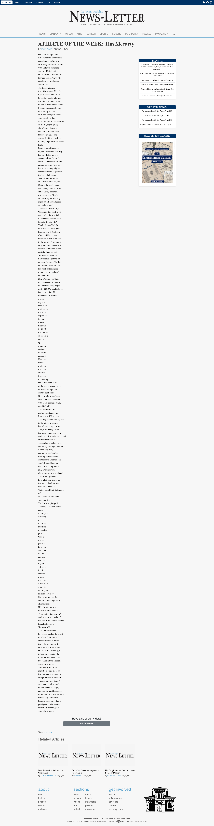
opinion (77, 798)
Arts (79, 33)
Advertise (39, 2)
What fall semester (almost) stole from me (157, 96)
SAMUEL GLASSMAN (48, 776)
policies (42, 801)
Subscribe (28, 2)
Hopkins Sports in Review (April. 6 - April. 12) (157, 124)
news (76, 794)
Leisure (116, 33)
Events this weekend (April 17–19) (157, 115)
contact (41, 805)
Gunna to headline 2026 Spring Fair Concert (157, 84)
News (42, 33)
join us (112, 794)
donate (112, 805)
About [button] (17, 2)
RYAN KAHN (46, 49)
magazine (90, 809)
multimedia (90, 801)
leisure (88, 798)
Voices (69, 33)
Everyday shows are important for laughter (85, 771)
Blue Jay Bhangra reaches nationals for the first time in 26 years (157, 90)
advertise (113, 801)
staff (40, 794)
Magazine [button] (161, 33)
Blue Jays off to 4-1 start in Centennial (50, 771)
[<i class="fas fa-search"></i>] (174, 33)
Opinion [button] (54, 33)
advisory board (116, 809)
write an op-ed (116, 798)
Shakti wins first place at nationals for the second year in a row (157, 74)
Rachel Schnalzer (113, 776)
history (41, 798)
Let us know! (86, 723)
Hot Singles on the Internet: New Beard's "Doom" (120, 771)
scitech (77, 809)
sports (88, 794)
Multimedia (131, 33)
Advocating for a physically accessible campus (157, 80)
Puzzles (146, 33)
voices (77, 801)
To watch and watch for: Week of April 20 (157, 111)
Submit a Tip (6, 2)
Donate (57, 2)
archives (48, 732)
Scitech (91, 33)
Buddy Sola (78, 776)
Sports (104, 33)
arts (75, 805)
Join (48, 2)
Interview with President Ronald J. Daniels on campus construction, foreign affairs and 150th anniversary (157, 66)
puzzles (89, 805)
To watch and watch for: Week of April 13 (157, 120)
